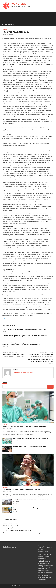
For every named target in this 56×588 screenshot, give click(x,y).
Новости (4, 424)
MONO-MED (18, 3)
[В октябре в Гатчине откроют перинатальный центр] (28, 486)
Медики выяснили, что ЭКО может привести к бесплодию (29, 446)
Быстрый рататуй (8, 528)
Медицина (5, 487)
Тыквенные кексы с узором (10, 525)
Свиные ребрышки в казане (10, 523)
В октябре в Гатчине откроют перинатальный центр (21, 489)
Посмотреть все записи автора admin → (24, 372)
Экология (4, 29)
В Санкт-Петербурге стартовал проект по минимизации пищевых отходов (24, 329)
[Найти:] (28, 387)
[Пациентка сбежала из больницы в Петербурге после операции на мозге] (7, 513)
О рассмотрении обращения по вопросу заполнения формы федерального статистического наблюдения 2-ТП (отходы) (24, 336)
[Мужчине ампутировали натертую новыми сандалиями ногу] (28, 423)
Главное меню (9, 24)
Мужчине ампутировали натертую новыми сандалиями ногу (25, 426)
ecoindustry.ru (6, 318)
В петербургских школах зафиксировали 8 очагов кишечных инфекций (22, 533)
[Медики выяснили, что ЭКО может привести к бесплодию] (7, 451)
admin (11, 34)
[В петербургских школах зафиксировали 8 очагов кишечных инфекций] (7, 504)
